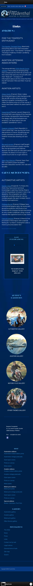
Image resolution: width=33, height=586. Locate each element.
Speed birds (6, 112)
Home (8, 6)
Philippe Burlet (7, 204)
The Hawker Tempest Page (11, 46)
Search (6, 554)
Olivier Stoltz (6, 94)
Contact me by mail (10, 542)
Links (22, 6)
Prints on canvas (9, 463)
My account (3, 6)
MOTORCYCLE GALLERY (16, 383)
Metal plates (8, 466)
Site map (7, 551)
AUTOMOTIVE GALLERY (16, 329)
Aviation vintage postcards (12, 474)
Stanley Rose (6, 186)
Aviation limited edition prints (13, 471)
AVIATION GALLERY (16, 356)
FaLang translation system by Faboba (9, 228)
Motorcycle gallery (9, 518)
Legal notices (8, 545)
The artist (13, 6)
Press (19, 6)
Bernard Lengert (8, 144)
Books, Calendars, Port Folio (13, 503)
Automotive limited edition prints (14, 453)
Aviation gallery (9, 515)
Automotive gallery (10, 512)
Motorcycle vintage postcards (13, 492)
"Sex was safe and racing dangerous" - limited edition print (17, 271)
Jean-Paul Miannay (8, 160)
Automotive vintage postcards (13, 456)
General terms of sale (10, 548)
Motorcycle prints (9, 489)
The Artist (7, 530)
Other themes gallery (10, 521)
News (16, 6)
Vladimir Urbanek (8, 128)
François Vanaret (7, 218)
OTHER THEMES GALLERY (16, 410)
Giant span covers (9, 460)
